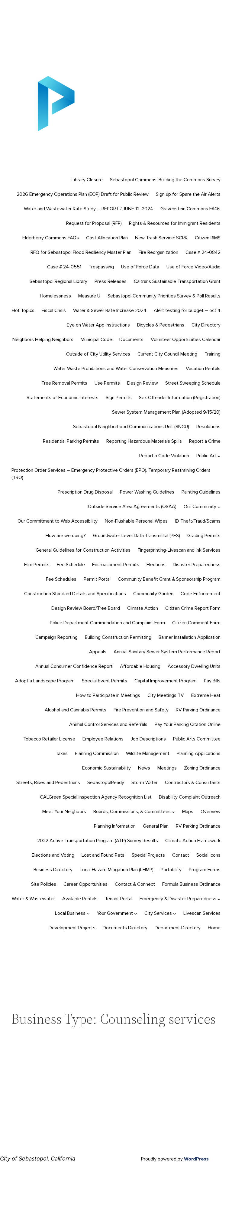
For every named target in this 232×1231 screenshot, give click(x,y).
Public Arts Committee (197, 739)
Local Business (70, 913)
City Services (158, 913)
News (144, 768)
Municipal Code (96, 339)
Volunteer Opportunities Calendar (186, 339)
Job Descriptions (148, 739)
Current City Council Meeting (167, 354)
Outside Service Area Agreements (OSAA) (132, 507)
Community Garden (153, 594)
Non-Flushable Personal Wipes (136, 521)
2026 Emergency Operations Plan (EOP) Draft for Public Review (83, 194)
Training (213, 354)
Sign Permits (119, 398)
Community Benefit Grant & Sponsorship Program (169, 579)
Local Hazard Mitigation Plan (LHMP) (116, 870)
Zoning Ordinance (202, 768)
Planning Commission (97, 753)
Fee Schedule (71, 565)
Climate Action (142, 608)
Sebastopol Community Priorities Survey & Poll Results (164, 296)
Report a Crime (205, 441)
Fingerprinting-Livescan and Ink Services (179, 550)
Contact (180, 855)
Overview (211, 812)
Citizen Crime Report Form (193, 608)
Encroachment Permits (115, 565)
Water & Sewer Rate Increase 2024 (110, 310)
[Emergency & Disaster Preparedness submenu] (219, 899)
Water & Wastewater (33, 899)
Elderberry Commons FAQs (50, 238)
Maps (187, 812)
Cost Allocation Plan (107, 238)
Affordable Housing (140, 666)
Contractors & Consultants (193, 783)
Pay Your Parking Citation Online (188, 724)
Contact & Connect (135, 884)
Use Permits (107, 383)
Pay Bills (212, 681)
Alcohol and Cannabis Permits (75, 710)
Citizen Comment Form (196, 623)
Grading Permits (204, 536)
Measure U (89, 296)
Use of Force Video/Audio (193, 267)
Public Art (206, 456)
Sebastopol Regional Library (58, 281)
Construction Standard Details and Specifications (75, 594)
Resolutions (208, 427)
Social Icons (208, 855)
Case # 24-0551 (64, 267)
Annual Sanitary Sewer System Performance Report (167, 652)
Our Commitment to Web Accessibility (58, 521)
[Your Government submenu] (135, 913)
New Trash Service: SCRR (161, 238)
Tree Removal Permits (64, 383)
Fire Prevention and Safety (141, 710)
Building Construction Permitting (118, 637)
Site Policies (43, 884)
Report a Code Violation (164, 456)
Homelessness (55, 296)
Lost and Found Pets (103, 855)
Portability (171, 870)
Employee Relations (103, 739)
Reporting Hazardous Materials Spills (144, 441)
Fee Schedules (61, 579)
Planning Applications (199, 753)
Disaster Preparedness (197, 565)
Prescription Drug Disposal (85, 492)
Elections (156, 565)
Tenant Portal (118, 899)
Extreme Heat (206, 695)
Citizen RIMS (208, 238)
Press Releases (111, 281)
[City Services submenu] (174, 913)
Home (214, 928)
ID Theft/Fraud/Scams (198, 521)
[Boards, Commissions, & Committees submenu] (173, 811)
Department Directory (178, 928)
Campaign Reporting (56, 637)
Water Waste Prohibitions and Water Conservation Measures (116, 369)
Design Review (142, 383)
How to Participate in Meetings (108, 695)
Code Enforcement (201, 594)
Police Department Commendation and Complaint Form (107, 623)
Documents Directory (125, 928)
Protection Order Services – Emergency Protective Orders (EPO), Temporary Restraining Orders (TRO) (111, 474)
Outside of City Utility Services (98, 354)
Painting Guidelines (201, 492)
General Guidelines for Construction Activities (83, 550)
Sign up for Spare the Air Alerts (188, 194)
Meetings (167, 768)
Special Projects (148, 855)
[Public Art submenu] (219, 456)
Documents (131, 339)
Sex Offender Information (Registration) (180, 398)
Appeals (97, 652)
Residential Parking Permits (71, 441)
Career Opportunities (85, 884)
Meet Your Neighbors (64, 812)
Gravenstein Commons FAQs (190, 209)
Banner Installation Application (190, 637)
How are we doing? (66, 536)
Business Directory (53, 870)
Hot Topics (23, 310)
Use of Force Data (140, 267)
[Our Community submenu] (219, 506)
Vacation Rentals (203, 369)
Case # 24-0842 (203, 252)
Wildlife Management (147, 753)
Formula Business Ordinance (191, 884)
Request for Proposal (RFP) (94, 223)
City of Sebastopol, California (37, 1158)
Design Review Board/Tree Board (85, 608)
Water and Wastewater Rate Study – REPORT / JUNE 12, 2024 (88, 209)
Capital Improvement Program (165, 681)
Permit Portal (97, 579)
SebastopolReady (105, 783)
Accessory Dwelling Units (194, 666)
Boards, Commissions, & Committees (132, 812)
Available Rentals (80, 899)
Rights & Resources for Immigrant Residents (175, 223)
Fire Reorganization (158, 252)
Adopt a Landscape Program (45, 681)
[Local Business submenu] (88, 913)
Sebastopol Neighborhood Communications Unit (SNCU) (131, 427)
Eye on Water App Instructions (98, 325)
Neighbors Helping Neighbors (42, 339)
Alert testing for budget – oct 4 (187, 310)
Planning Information (115, 826)
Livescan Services (202, 913)
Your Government (115, 913)
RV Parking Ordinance (198, 710)
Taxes (62, 753)
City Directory (206, 325)
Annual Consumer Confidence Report (74, 666)
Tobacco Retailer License (49, 739)
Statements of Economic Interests (62, 398)
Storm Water (144, 783)
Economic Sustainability (106, 768)
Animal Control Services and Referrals (108, 724)
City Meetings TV (165, 695)
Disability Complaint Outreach (190, 797)
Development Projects (72, 928)
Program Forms (205, 870)
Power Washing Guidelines (147, 492)
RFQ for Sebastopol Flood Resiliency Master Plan (81, 252)
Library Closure (87, 180)
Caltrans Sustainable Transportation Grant (177, 281)
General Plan (156, 826)
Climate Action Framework (193, 841)
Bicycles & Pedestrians (160, 325)
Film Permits (37, 565)
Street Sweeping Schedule (193, 383)
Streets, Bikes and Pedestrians (48, 783)
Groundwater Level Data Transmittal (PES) (136, 536)
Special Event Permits (104, 681)
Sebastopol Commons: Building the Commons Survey (165, 180)
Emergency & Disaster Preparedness (178, 899)
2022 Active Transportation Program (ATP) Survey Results (97, 841)
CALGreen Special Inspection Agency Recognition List (96, 797)
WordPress (196, 1159)
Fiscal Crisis (54, 310)
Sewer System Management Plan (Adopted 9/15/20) (166, 412)
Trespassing (101, 267)
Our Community (200, 507)
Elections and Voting (53, 855)
